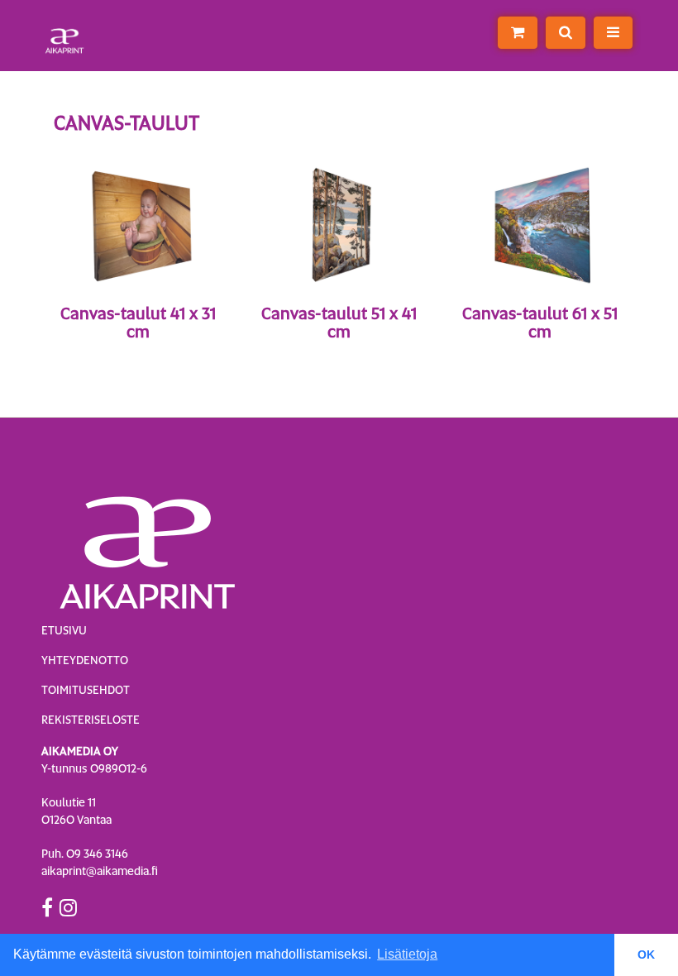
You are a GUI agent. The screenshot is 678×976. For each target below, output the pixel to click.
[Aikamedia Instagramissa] (68, 906)
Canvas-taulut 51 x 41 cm (339, 322)
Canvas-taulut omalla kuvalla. (138, 353)
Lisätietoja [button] (407, 954)
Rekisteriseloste (90, 719)
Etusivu (64, 630)
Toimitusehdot (85, 689)
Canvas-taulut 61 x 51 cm (540, 322)
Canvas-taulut (339, 353)
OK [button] (646, 954)
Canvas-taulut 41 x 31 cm (138, 322)
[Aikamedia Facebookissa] (47, 906)
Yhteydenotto (84, 660)
